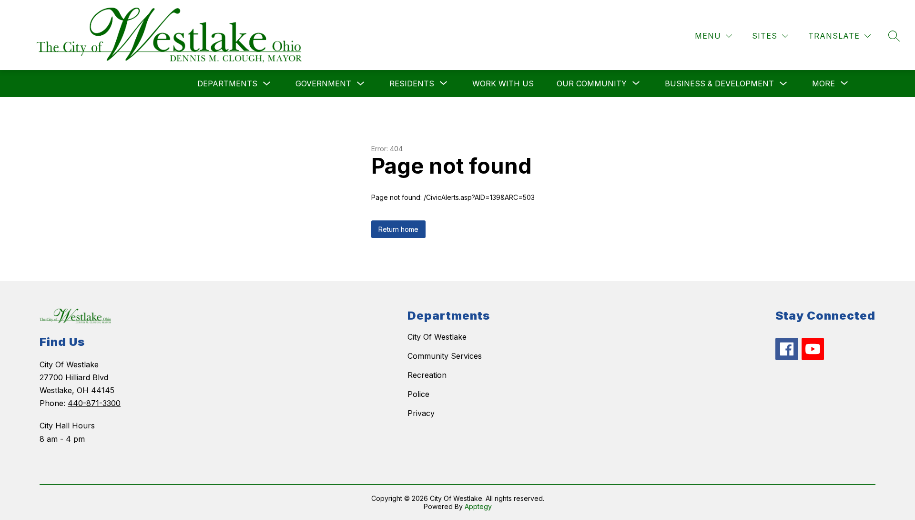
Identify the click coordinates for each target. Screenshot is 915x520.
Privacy (421, 413)
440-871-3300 (94, 403)
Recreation (427, 375)
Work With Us (503, 83)
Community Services (444, 356)
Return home (398, 229)
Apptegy (478, 506)
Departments (227, 83)
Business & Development (719, 83)
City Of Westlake (437, 337)
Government (323, 83)
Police (418, 394)
